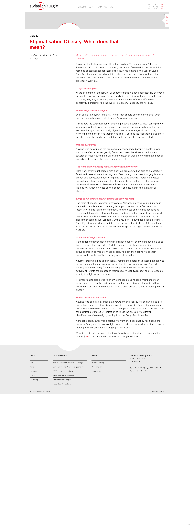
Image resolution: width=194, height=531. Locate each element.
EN (162, 6)
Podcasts (33, 371)
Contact (109, 7)
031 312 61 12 (139, 370)
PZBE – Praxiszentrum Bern (63, 371)
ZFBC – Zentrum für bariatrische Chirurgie (68, 363)
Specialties (84, 7)
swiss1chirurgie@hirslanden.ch (147, 367)
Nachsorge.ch (96, 367)
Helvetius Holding (97, 363)
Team (99, 7)
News (32, 367)
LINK (87, 336)
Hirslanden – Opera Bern (62, 384)
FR (155, 6)
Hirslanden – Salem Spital (62, 380)
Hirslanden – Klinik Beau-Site (63, 375)
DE (149, 6)
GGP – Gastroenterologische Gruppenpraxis (68, 367)
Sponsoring (34, 380)
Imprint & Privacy (158, 392)
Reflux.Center (96, 371)
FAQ (31, 363)
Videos (32, 375)
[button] (189, 526)
